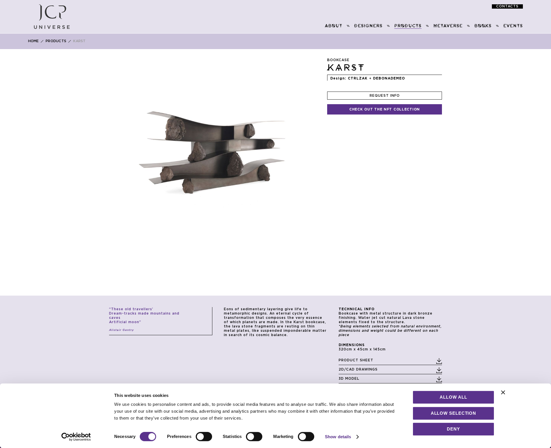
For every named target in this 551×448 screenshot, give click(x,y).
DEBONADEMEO (389, 78)
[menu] (299, 26)
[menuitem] (333, 26)
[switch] (204, 437)
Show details (338, 436)
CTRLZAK (358, 78)
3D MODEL (349, 378)
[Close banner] (503, 392)
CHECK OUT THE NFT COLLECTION (384, 109)
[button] (143, 140)
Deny (453, 428)
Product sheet (356, 360)
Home (33, 41)
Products (56, 41)
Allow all (453, 397)
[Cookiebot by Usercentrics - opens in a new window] (76, 437)
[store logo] (52, 16)
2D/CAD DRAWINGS (358, 369)
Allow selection (453, 413)
